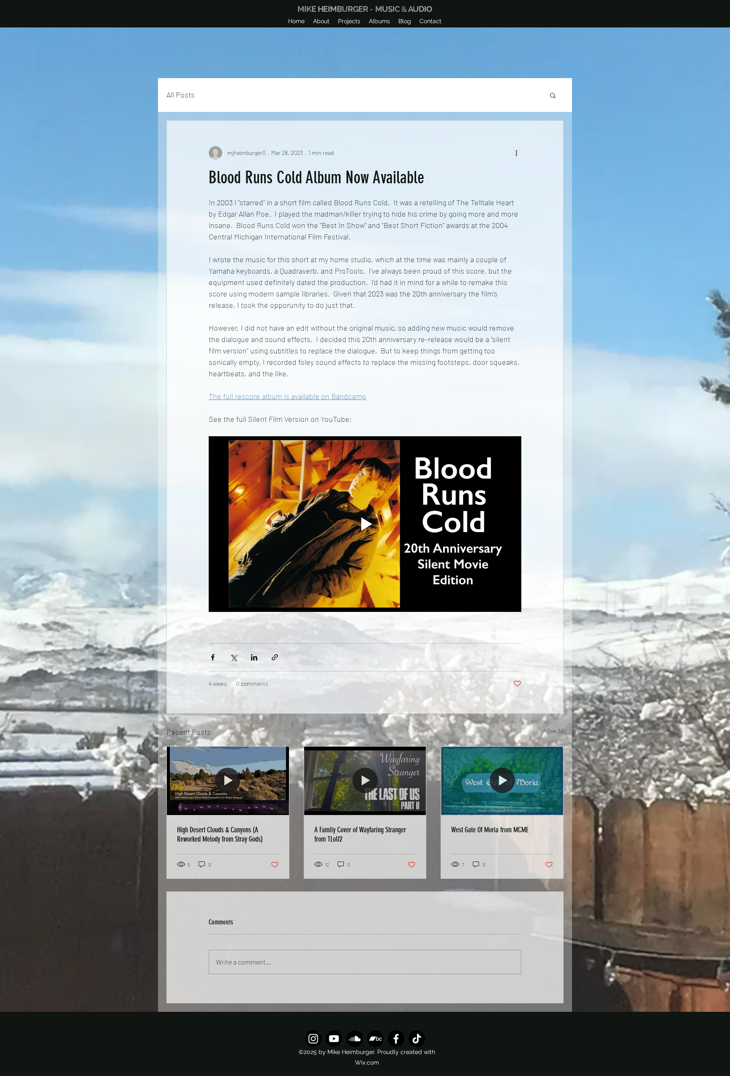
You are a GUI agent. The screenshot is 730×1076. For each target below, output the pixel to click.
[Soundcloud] (354, 1038)
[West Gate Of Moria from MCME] (502, 781)
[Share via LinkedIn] (254, 657)
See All (555, 730)
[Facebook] (396, 1038)
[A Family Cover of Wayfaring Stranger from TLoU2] (365, 781)
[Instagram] (313, 1038)
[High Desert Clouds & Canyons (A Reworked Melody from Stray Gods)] (228, 781)
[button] (349, 21)
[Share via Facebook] (213, 657)
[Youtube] (334, 1038)
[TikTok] (417, 1038)
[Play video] (365, 524)
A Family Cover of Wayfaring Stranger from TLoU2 (360, 834)
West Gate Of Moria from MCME (489, 829)
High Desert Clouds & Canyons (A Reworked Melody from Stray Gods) (220, 834)
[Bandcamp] (375, 1038)
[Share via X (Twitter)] (233, 657)
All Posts (180, 94)
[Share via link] (275, 657)
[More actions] (516, 153)
